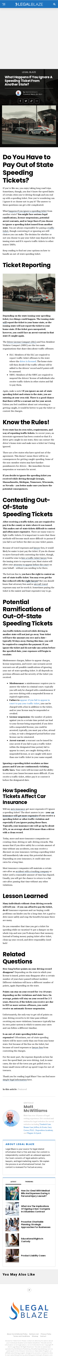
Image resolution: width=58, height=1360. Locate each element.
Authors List (34, 1334)
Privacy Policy (46, 1334)
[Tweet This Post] (25, 101)
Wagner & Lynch (34, 1133)
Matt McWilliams (31, 92)
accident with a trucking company (32, 871)
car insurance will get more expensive (28, 814)
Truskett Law (45, 1124)
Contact (43, 1336)
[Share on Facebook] (20, 101)
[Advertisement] (29, 38)
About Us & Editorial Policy (17, 1334)
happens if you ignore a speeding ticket (27, 210)
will (5, 322)
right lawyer (31, 580)
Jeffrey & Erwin (40, 1127)
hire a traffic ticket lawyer (34, 557)
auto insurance (18, 808)
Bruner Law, (28, 1127)
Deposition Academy (44, 1130)
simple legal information (15, 1079)
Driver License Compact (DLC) (21, 341)
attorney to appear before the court (31, 564)
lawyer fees (37, 1047)
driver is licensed (28, 361)
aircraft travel (41, 584)
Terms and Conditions (21, 1336)
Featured (22, 1089)
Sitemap (35, 1336)
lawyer (37, 547)
